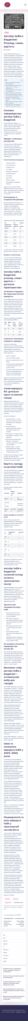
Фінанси (5, 958)
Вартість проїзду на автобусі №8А (13, 92)
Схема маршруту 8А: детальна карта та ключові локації (14, 90)
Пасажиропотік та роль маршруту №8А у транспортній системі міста (13, 105)
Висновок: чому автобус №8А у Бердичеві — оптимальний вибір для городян (14, 99)
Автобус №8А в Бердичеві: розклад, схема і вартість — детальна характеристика (13, 87)
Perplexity (15, 899)
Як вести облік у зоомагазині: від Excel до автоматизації (13, 976)
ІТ (3, 946)
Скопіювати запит (18, 902)
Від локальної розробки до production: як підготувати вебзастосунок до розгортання (14, 998)
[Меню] (25, 4)
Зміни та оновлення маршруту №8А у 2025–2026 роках (14, 102)
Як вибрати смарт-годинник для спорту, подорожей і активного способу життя (12, 970)
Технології (5, 955)
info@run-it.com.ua (21, 1012)
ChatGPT (7, 899)
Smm (4, 938)
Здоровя (5, 944)
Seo (4, 935)
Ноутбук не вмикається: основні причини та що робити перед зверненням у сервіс (12, 983)
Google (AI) (8, 902)
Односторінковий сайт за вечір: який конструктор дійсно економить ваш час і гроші (14, 990)
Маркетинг (6, 949)
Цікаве (6, 32)
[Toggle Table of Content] (21, 80)
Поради (5, 952)
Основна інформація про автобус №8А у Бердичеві (12, 83)
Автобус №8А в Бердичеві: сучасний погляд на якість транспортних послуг (14, 95)
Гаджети (5, 941)
